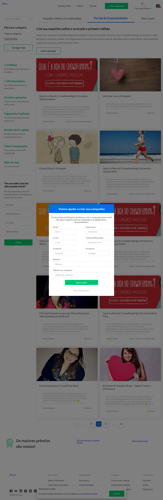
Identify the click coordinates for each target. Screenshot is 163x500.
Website (56, 259)
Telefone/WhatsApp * (95, 238)
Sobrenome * (91, 227)
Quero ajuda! (81, 282)
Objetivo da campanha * (63, 270)
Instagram (90, 249)
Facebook (57, 249)
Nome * (56, 227)
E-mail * (56, 238)
